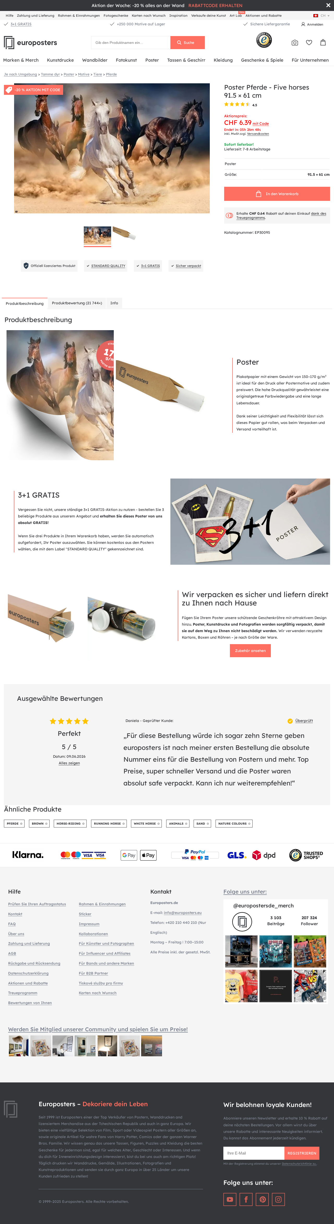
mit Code (261, 123)
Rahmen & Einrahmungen (79, 15)
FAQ (12, 924)
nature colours (232, 823)
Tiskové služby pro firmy (101, 983)
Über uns (16, 933)
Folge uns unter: (245, 891)
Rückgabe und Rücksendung (34, 963)
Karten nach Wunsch (149, 15)
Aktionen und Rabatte (264, 15)
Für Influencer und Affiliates (104, 953)
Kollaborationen (93, 933)
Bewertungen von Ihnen (30, 1002)
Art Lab (237, 15)
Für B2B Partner (93, 973)
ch (323, 15)
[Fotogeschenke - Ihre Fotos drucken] (294, 42)
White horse (145, 823)
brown (38, 823)
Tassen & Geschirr (186, 60)
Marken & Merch (21, 60)
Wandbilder (95, 60)
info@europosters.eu (183, 912)
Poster (152, 60)
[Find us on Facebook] (246, 1199)
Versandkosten (258, 134)
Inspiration (178, 15)
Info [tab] (114, 303)
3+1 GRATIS (21, 24)
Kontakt (15, 914)
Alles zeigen (69, 763)
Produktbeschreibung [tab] (25, 303)
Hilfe (9, 15)
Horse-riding (69, 823)
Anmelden (315, 24)
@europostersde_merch (263, 905)
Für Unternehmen (310, 60)
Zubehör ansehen (250, 650)
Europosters (39, 42)
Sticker (85, 914)
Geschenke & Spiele (262, 60)
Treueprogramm (22, 992)
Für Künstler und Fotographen (106, 943)
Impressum (89, 924)
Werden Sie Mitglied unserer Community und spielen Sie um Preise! (98, 1029)
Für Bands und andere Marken (106, 963)
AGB (12, 953)
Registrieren (302, 1153)
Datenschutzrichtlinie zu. (299, 1163)
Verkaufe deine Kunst (208, 15)
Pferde (13, 823)
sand (200, 823)
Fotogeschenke (116, 15)
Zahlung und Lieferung (35, 15)
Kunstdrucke (60, 60)
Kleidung (223, 60)
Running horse (107, 823)
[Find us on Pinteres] (262, 1199)
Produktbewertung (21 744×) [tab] (77, 303)
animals (176, 823)
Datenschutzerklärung (28, 973)
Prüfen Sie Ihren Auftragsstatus (37, 904)
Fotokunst (126, 60)
